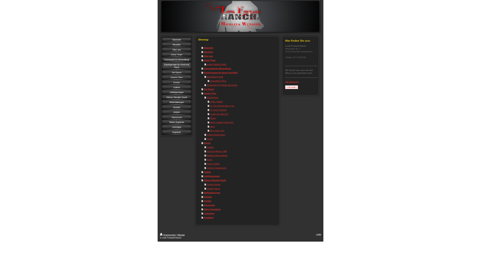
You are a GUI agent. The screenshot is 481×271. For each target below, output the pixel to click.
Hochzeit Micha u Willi (217, 151)
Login (318, 234)
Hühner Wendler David (215, 180)
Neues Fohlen (213, 164)
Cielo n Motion (216, 101)
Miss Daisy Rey (217, 130)
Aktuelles (208, 52)
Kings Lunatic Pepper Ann (221, 122)
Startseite (208, 48)
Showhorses (212, 97)
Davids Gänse (213, 188)
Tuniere (210, 147)
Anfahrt (207, 201)
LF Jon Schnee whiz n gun (222, 106)
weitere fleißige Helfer (216, 64)
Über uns (208, 56)
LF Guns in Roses (218, 110)
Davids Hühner (214, 184)
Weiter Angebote (212, 209)
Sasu (212, 126)
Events (207, 143)
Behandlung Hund (215, 77)
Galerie (207, 172)
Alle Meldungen (292, 82)
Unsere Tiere (210, 93)
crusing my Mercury (219, 114)
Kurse (209, 159)
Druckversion (169, 235)
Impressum (209, 205)
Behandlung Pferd (218, 81)
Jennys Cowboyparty (216, 168)
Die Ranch (209, 89)
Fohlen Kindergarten (216, 135)
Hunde (210, 139)
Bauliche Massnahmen (217, 155)
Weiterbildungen (212, 193)
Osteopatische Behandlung (217, 68)
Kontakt (208, 197)
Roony (213, 118)
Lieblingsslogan (212, 176)
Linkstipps (209, 213)
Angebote (209, 217)
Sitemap (181, 235)
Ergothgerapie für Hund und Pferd (221, 73)
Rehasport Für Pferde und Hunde (222, 85)
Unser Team (210, 60)
